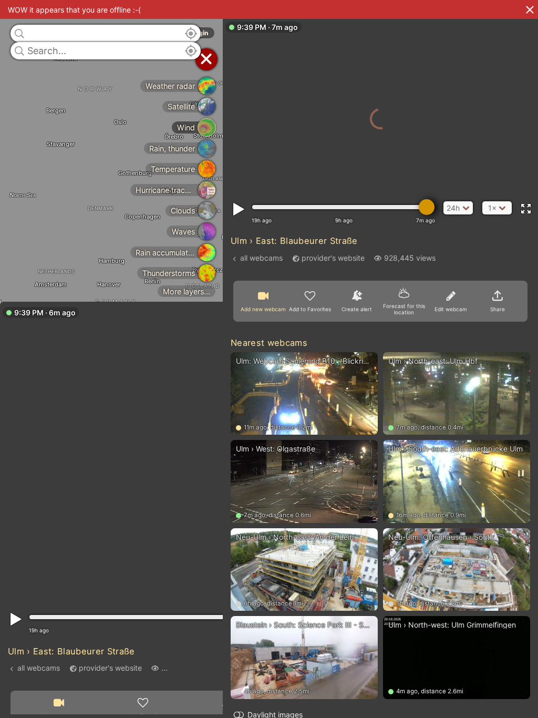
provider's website (110, 667)
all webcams (38, 667)
